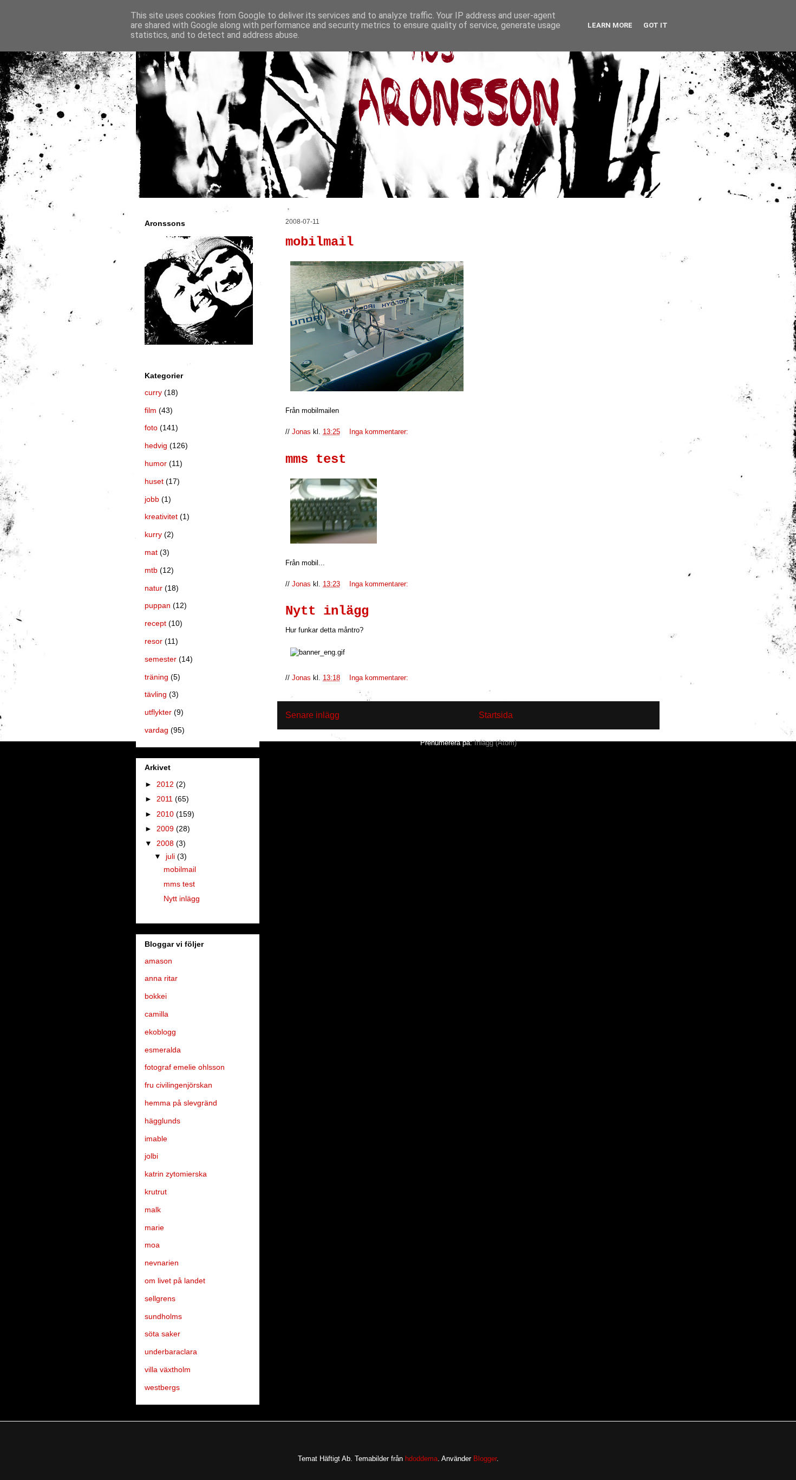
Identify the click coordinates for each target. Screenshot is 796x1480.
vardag (156, 730)
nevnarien (162, 1262)
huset (154, 481)
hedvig (156, 445)
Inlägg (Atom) (495, 743)
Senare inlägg (312, 715)
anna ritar (161, 978)
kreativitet (161, 516)
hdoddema (421, 1459)
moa (152, 1244)
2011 (165, 798)
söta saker (162, 1333)
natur (153, 588)
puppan (158, 605)
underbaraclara (171, 1351)
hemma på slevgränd (181, 1102)
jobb (152, 499)
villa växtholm (168, 1369)
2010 (166, 814)
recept (155, 623)
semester (161, 659)
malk (153, 1209)
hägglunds (162, 1120)
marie (154, 1227)
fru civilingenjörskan (178, 1085)
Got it (655, 25)
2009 (166, 828)
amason (158, 960)
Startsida (496, 715)
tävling (156, 694)
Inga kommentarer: (379, 432)
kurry (153, 534)
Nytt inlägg (327, 611)
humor (156, 463)
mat (151, 552)
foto (151, 427)
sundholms (163, 1316)
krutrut (156, 1191)
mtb (151, 570)
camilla (156, 1014)
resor (153, 641)
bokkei (156, 996)
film (150, 410)
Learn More (610, 25)
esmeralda (163, 1049)
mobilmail (319, 242)
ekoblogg (160, 1031)
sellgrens (160, 1298)
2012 (166, 784)
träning (156, 677)
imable (156, 1138)
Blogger (485, 1459)
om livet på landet (175, 1280)
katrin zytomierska (176, 1173)
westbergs (162, 1387)
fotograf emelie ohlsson (185, 1067)
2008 (166, 843)
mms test (315, 459)
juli (171, 856)
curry (153, 392)
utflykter (158, 712)
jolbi (151, 1156)
